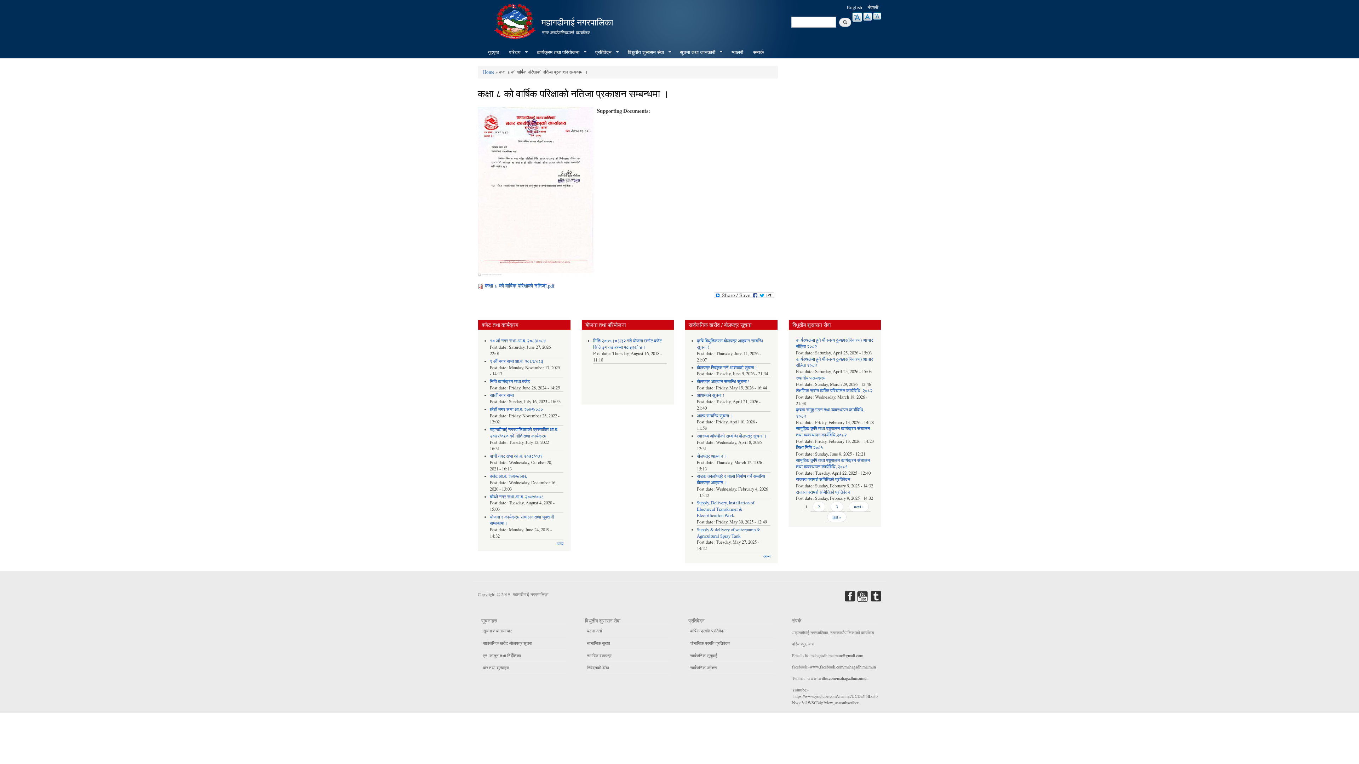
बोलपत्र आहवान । (712, 456)
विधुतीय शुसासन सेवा (643, 52)
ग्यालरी (737, 52)
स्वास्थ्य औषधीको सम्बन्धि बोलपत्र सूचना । (732, 436)
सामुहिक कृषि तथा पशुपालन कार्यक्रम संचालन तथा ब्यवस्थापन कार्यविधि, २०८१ (833, 463)
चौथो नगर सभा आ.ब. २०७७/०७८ (517, 497)
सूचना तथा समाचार (497, 630)
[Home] (516, 20)
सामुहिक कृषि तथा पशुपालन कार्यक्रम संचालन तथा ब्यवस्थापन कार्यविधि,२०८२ (833, 432)
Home (488, 72)
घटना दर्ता (594, 630)
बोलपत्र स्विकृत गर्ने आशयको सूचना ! (727, 368)
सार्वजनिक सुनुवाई (703, 655)
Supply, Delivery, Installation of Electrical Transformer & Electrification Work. (725, 509)
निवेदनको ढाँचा (598, 667)
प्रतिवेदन (601, 52)
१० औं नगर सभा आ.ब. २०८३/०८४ (518, 341)
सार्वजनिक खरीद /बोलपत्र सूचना (507, 643)
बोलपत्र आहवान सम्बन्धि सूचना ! (723, 381)
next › (859, 506)
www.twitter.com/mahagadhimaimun (837, 678)
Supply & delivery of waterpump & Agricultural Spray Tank (728, 533)
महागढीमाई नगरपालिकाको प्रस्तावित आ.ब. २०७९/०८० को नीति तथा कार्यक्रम (524, 433)
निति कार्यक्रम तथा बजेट (510, 381)
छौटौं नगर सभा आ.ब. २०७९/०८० (516, 409)
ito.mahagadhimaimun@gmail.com (834, 655)
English (854, 7)
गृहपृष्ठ (493, 52)
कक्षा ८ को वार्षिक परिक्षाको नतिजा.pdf (520, 285)
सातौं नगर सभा (502, 395)
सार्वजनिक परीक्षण (703, 667)
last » (836, 517)
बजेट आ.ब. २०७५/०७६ (508, 476)
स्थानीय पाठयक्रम (811, 378)
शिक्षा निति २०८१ (809, 448)
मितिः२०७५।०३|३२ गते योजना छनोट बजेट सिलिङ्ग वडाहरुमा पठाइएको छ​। (627, 344)
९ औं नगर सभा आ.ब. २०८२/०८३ (516, 361)
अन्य (559, 544)
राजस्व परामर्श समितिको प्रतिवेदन (823, 479)
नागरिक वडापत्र (599, 655)
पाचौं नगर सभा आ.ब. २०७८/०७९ (516, 456)
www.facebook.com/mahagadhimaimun (843, 667)
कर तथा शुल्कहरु (496, 667)
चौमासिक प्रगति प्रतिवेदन (710, 643)
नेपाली (872, 7)
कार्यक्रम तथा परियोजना (555, 52)
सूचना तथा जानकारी (695, 52)
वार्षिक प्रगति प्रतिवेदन (708, 630)
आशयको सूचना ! (710, 395)
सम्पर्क (758, 52)
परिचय (512, 52)
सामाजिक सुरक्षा (598, 643)
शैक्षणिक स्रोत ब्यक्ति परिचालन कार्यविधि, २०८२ (834, 391)
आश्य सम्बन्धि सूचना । (715, 416)
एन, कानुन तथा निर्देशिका (502, 655)
